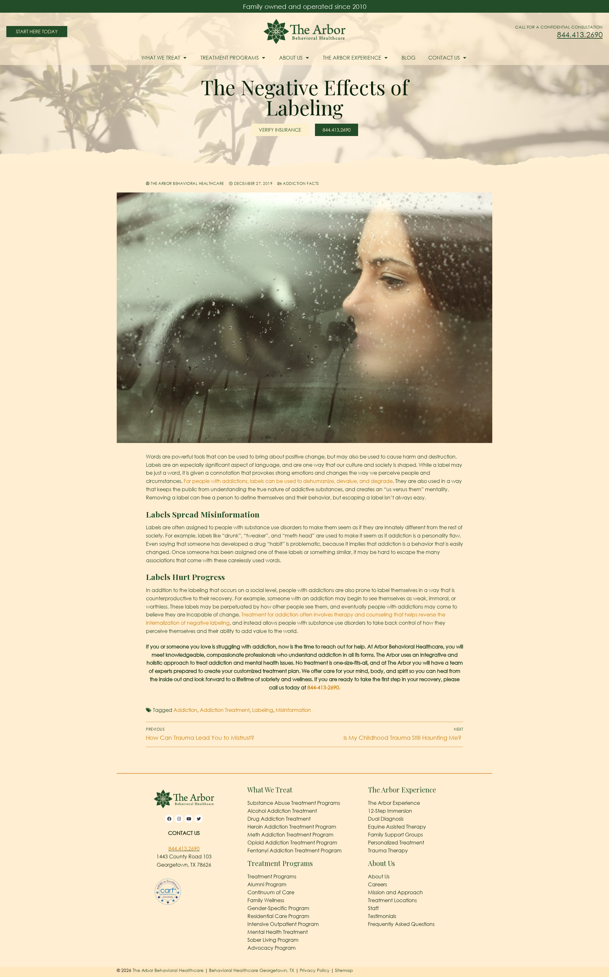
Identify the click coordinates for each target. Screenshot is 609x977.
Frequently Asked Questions (401, 924)
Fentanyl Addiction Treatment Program (294, 850)
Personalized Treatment (396, 842)
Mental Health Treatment (277, 932)
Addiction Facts (300, 183)
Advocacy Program (271, 948)
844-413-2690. (323, 687)
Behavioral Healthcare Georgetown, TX (251, 970)
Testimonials (382, 916)
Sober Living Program (272, 940)
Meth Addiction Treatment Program (290, 834)
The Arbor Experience (352, 58)
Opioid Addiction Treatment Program (292, 842)
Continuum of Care (270, 892)
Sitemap (344, 970)
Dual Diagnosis (385, 819)
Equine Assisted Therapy (397, 827)
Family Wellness (265, 900)
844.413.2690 (580, 34)
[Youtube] (189, 819)
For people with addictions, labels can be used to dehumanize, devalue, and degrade (288, 481)
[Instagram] (179, 819)
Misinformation (293, 710)
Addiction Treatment (225, 710)
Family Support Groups (395, 834)
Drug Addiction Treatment (279, 819)
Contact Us (444, 58)
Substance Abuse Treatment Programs (293, 803)
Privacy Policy (315, 970)
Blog (409, 58)
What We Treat (160, 58)
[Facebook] (169, 819)
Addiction (185, 710)
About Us (291, 58)
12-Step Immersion (390, 811)
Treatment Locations (392, 900)
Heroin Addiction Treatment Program (291, 827)
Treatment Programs (229, 58)
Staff (373, 908)
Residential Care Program (278, 916)
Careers (377, 884)
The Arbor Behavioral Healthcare (187, 183)
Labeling (262, 710)
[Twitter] (198, 819)
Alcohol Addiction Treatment (282, 811)
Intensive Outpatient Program (283, 924)
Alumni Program (266, 884)
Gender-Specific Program (278, 908)
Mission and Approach (395, 892)
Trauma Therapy (388, 850)
